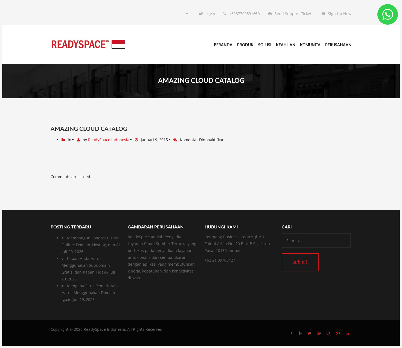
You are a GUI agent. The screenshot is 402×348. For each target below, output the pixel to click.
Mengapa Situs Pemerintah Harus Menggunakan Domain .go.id (89, 292)
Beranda (223, 45)
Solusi (264, 45)
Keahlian (285, 45)
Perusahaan (338, 45)
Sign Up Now (339, 13)
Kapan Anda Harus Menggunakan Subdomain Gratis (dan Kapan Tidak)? (86, 265)
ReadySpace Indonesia (108, 139)
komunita (310, 45)
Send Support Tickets (294, 13)
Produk (245, 45)
